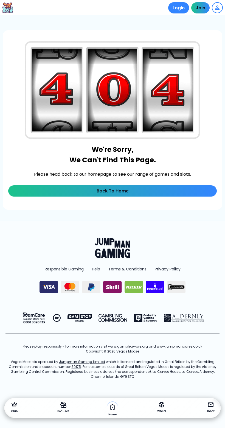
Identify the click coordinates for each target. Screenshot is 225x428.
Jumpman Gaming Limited (82, 361)
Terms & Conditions (127, 269)
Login (179, 8)
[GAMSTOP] (80, 318)
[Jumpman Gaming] (112, 256)
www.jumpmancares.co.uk (179, 346)
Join (200, 8)
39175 (76, 366)
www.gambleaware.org (128, 346)
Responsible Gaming (64, 269)
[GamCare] (33, 318)
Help (96, 269)
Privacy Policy (168, 269)
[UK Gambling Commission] (113, 318)
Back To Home (113, 191)
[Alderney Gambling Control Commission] (184, 318)
